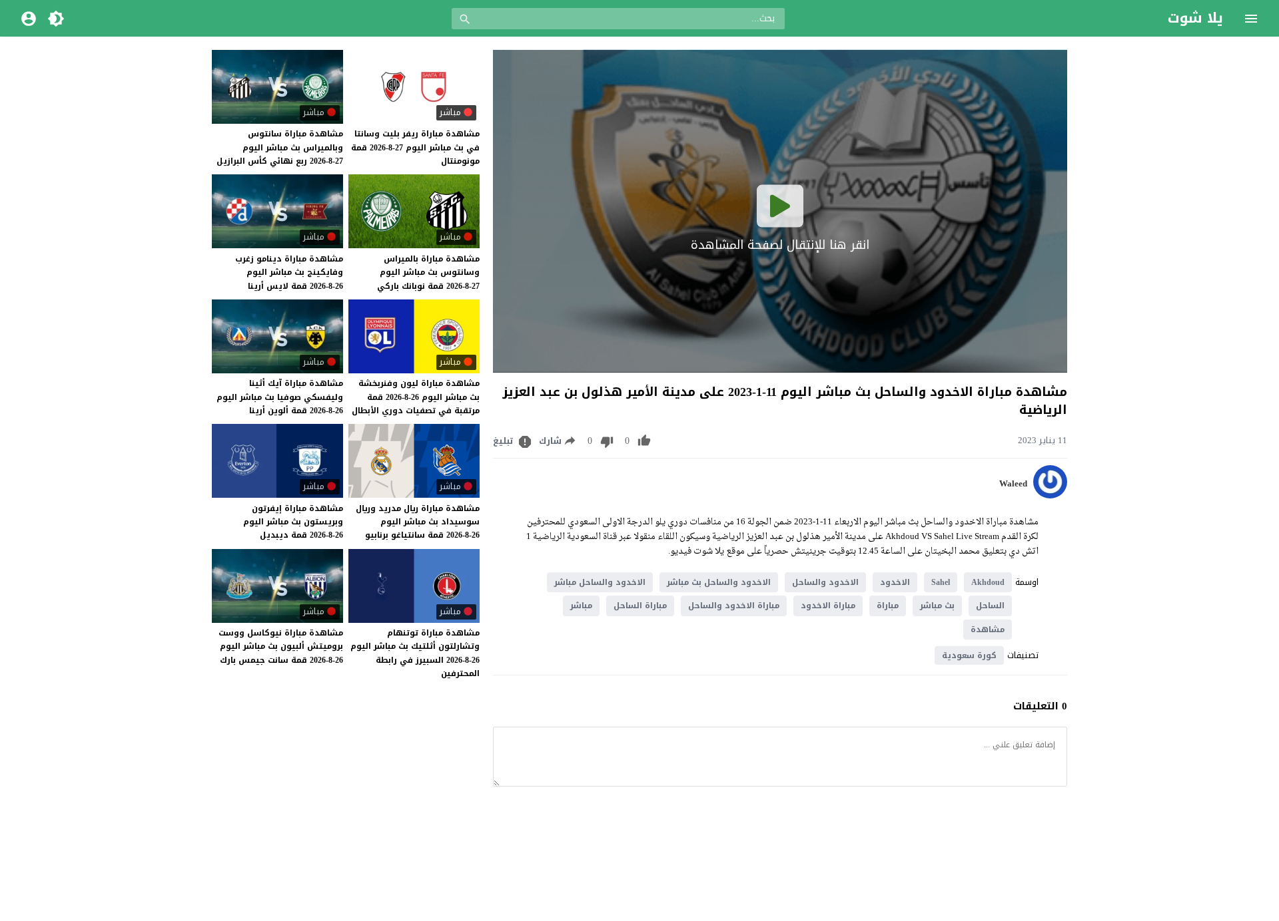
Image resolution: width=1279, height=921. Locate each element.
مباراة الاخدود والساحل (733, 605)
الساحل (990, 605)
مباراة (888, 605)
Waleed (1013, 483)
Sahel (940, 582)
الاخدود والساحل (825, 582)
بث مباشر (937, 605)
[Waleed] (1050, 495)
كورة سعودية (969, 655)
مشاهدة (988, 629)
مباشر (581, 605)
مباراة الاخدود (828, 605)
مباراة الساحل (640, 605)
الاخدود (895, 582)
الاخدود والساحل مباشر (599, 582)
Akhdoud (988, 582)
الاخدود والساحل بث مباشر (719, 582)
